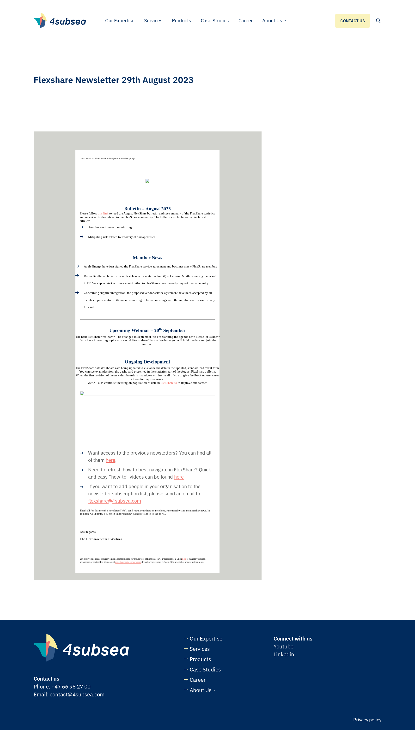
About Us (201, 690)
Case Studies (205, 669)
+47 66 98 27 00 (71, 686)
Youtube (283, 646)
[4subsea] (60, 21)
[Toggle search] (378, 21)
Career (198, 679)
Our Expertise (206, 638)
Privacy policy (367, 719)
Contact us (352, 21)
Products (200, 659)
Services (200, 648)
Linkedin (284, 654)
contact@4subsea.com (77, 694)
